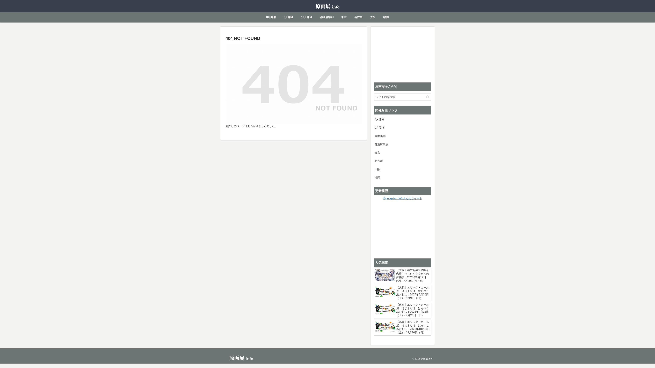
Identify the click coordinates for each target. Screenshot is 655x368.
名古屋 (379, 160)
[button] (428, 97)
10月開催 (380, 136)
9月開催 (379, 127)
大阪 (377, 169)
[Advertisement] (402, 54)
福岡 (377, 177)
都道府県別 (381, 144)
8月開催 (379, 119)
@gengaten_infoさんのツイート (402, 198)
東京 (377, 152)
